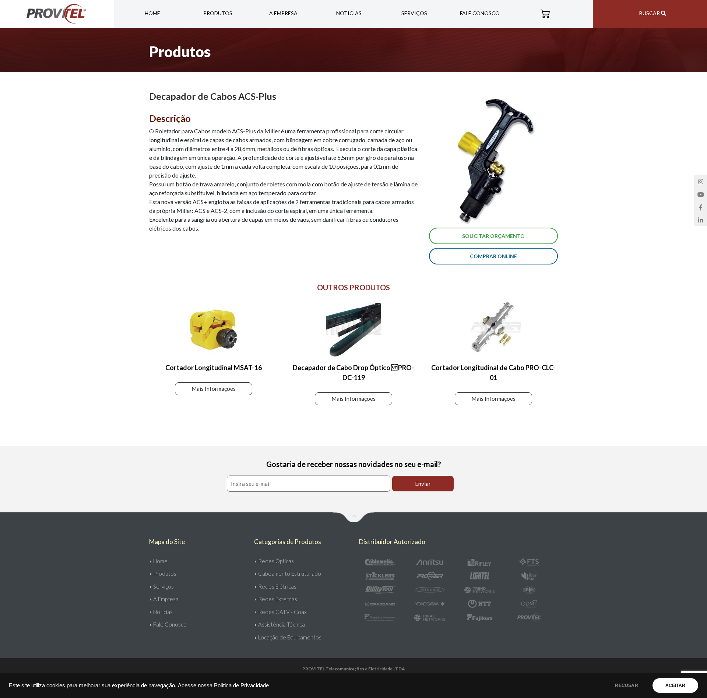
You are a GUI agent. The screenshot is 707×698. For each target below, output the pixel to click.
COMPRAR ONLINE (493, 256)
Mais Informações (213, 388)
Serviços (414, 13)
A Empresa (283, 13)
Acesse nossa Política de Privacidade (223, 685)
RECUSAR (626, 685)
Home (152, 13)
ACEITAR (675, 685)
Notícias (349, 13)
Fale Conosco (480, 13)
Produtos (217, 13)
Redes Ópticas (276, 561)
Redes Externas (277, 599)
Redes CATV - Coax (282, 611)
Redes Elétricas (277, 586)
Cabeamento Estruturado (289, 573)
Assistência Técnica (281, 624)
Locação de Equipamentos (289, 637)
